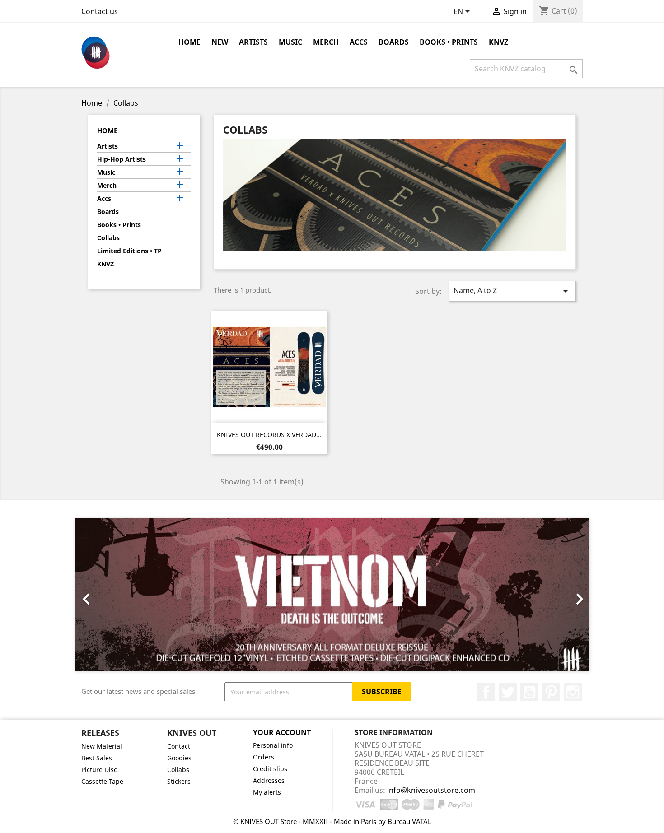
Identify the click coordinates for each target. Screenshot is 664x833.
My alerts (267, 792)
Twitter (508, 692)
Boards (394, 42)
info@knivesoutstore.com (431, 790)
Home (189, 42)
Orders (263, 757)
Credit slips (270, 768)
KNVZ (498, 42)
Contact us (99, 11)
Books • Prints (449, 42)
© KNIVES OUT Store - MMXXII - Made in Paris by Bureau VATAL (332, 821)
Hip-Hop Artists (121, 159)
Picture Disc (99, 769)
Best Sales (96, 758)
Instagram (573, 692)
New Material (101, 746)
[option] (332, 594)
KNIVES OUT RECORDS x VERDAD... (269, 434)
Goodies (179, 758)
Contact (178, 746)
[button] (113, 594)
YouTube (529, 692)
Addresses (269, 780)
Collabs (108, 237)
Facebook (486, 692)
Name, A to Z (512, 291)
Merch (326, 42)
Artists (253, 42)
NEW (219, 42)
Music (290, 42)
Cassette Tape (102, 781)
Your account (282, 732)
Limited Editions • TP (129, 251)
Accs (359, 42)
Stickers (179, 781)
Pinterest (551, 692)
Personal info (273, 745)
